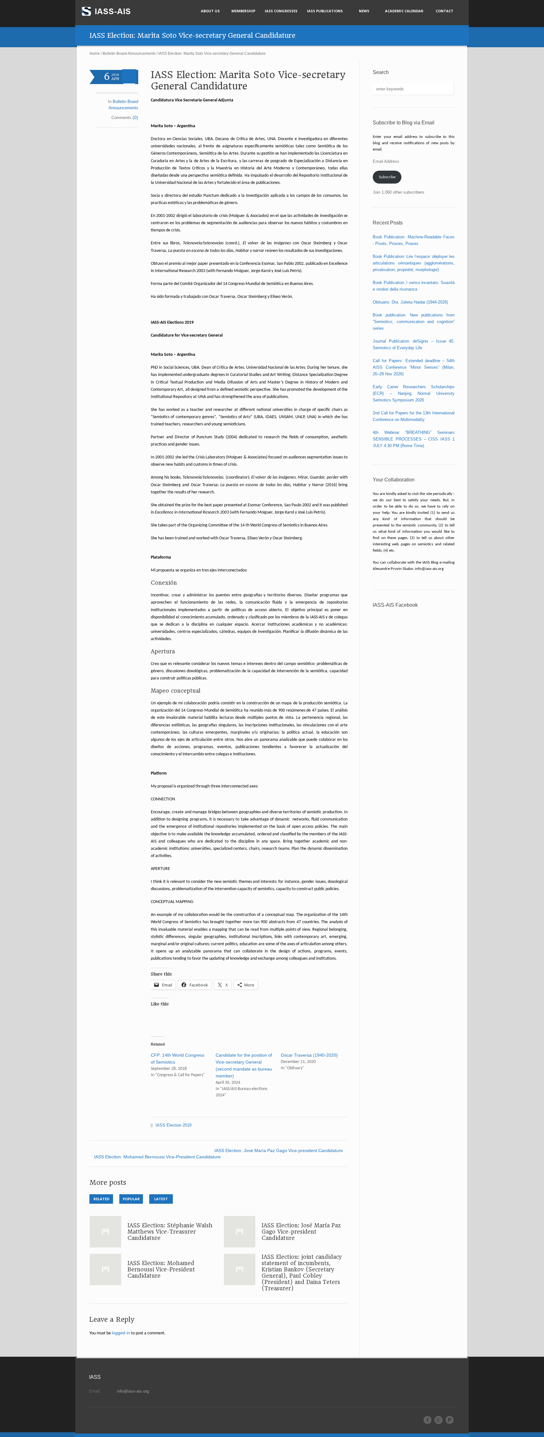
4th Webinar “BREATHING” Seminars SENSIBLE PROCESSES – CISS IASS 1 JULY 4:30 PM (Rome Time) (414, 439)
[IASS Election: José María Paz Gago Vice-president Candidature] (239, 1231)
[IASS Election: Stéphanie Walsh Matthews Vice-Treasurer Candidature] (105, 1231)
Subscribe (387, 177)
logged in (121, 1332)
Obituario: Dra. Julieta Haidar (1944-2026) (410, 302)
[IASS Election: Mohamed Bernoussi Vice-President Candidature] (105, 1269)
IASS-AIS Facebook (395, 605)
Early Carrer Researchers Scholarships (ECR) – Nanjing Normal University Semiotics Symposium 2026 (414, 393)
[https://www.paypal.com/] (449, 1420)
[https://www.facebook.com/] (427, 1420)
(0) (135, 117)
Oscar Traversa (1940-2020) (309, 1055)
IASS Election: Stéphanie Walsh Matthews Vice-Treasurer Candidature (170, 1231)
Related (101, 1198)
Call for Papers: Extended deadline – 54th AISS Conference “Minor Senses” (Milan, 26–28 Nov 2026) (414, 367)
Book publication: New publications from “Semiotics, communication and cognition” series (414, 322)
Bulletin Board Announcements (129, 53)
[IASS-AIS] (112, 11)
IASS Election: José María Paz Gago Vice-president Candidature (278, 1150)
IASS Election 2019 (173, 1125)
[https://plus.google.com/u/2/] (438, 1420)
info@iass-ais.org (133, 1391)
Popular (131, 1198)
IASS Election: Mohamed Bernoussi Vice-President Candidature (157, 1156)
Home (94, 53)
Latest (161, 1198)
